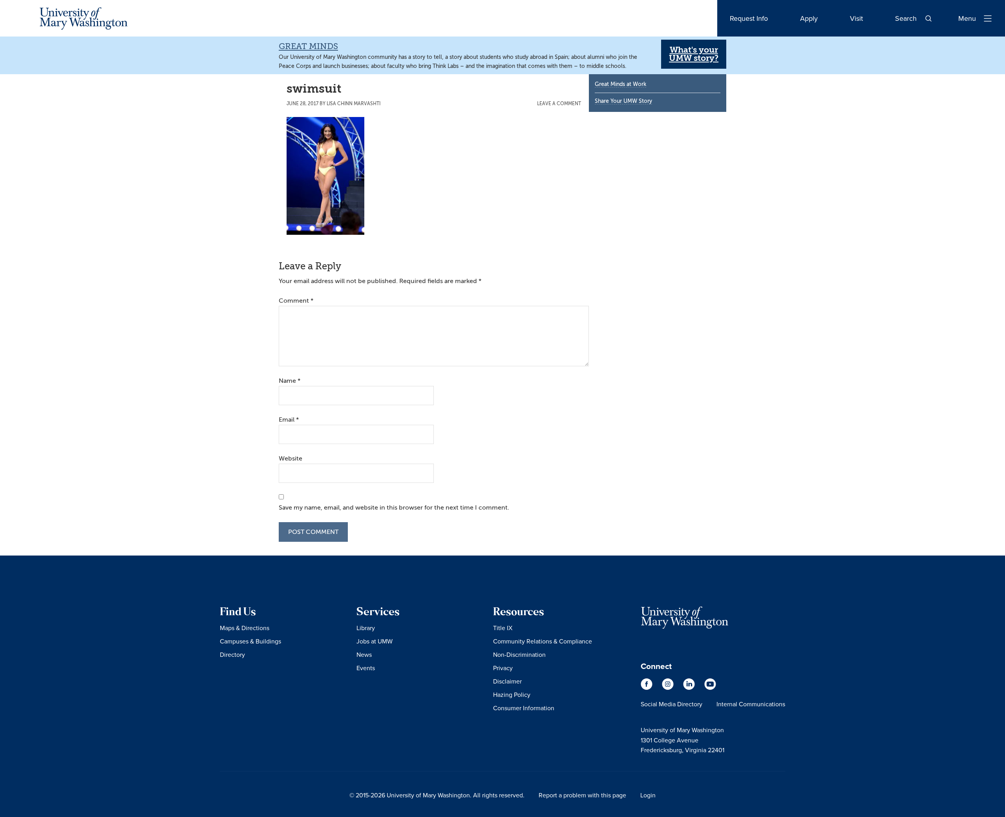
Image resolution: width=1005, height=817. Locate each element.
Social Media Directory (671, 704)
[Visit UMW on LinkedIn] (689, 687)
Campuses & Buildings (250, 641)
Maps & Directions (244, 627)
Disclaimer (507, 681)
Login (648, 795)
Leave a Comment (559, 103)
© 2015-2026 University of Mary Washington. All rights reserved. (436, 795)
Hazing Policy (511, 694)
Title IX (502, 627)
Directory (232, 654)
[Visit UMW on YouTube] (710, 687)
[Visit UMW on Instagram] (668, 687)
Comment (296, 300)
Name (289, 380)
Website (290, 458)
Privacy (503, 667)
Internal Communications (750, 704)
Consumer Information (523, 708)
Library (365, 627)
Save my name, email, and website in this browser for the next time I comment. (394, 507)
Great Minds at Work (620, 84)
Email (289, 419)
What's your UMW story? (693, 54)
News (364, 654)
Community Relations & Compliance (542, 641)
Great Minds (308, 46)
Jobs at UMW (374, 641)
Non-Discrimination (519, 654)
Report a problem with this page (582, 795)
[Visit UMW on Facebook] (647, 687)
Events (365, 667)
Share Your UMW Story (623, 101)
